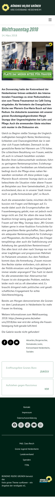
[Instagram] (21, 425)
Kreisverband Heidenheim (26, 9)
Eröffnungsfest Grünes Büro (27, 369)
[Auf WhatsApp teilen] (10, 342)
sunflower (23, 482)
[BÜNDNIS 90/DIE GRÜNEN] (5, 7)
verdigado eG (19, 485)
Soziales (30, 351)
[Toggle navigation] (50, 19)
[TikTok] (27, 425)
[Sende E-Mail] (16, 342)
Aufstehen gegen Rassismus (27, 387)
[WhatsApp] (40, 425)
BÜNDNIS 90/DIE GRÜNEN (26, 6)
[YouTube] (34, 425)
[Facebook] (14, 425)
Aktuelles (30, 340)
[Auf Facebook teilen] (4, 342)
